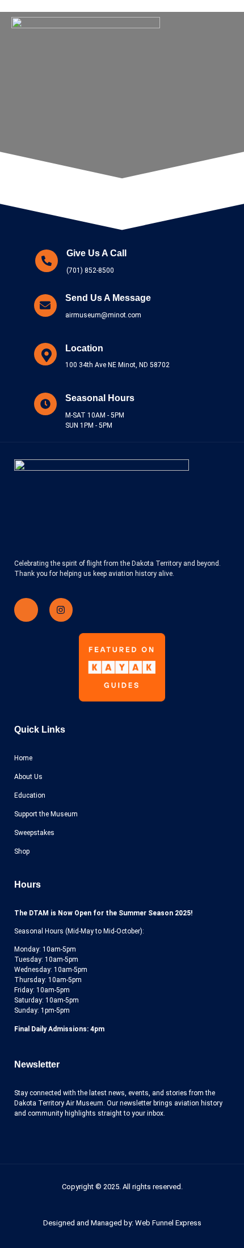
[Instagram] (61, 610)
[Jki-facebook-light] (26, 610)
